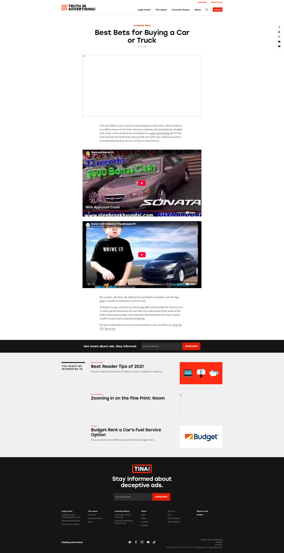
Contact (145, 522)
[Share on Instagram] (142, 542)
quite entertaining (159, 133)
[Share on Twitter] (279, 32)
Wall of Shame (174, 522)
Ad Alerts (92, 515)
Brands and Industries (71, 521)
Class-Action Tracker (71, 524)
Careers (144, 525)
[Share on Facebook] (279, 27)
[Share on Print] (279, 46)
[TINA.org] (142, 468)
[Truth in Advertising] (78, 8)
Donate (200, 515)
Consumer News (142, 25)
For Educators (174, 518)
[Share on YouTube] (148, 542)
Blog (90, 522)
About (197, 10)
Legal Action (144, 10)
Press (143, 518)
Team (143, 515)
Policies (219, 542)
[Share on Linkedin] (279, 37)
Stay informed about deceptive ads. (142, 482)
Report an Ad (216, 2)
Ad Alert (94, 426)
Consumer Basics (181, 10)
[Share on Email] (279, 41)
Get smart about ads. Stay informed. (110, 346)
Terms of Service (214, 547)
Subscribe (202, 2)
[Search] (206, 10)
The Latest (161, 10)
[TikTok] (154, 542)
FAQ (169, 515)
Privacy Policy (202, 547)
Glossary (171, 511)
